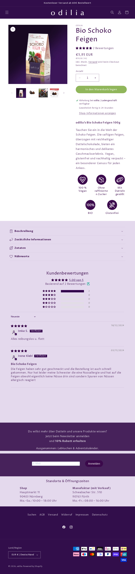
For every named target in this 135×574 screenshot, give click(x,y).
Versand (92, 62)
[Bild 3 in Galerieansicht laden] (43, 93)
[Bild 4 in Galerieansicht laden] (54, 93)
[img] (19, 326)
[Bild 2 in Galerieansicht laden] (32, 93)
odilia (19, 566)
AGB (42, 514)
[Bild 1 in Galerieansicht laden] (21, 93)
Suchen (31, 514)
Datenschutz (100, 514)
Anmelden (94, 463)
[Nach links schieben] (11, 93)
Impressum (82, 514)
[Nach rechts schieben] (64, 93)
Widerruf (66, 514)
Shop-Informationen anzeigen (97, 113)
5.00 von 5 (76, 280)
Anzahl (79, 71)
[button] (7, 12)
